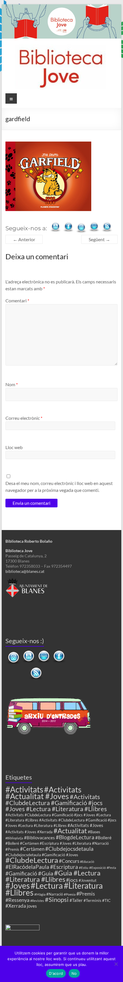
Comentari (17, 300)
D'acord (56, 973)
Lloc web (14, 447)
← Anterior (24, 239)
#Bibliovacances (39, 837)
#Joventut (87, 880)
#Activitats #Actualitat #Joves (43, 793)
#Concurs (69, 861)
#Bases (94, 831)
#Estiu (83, 867)
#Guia (45, 873)
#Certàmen (32, 849)
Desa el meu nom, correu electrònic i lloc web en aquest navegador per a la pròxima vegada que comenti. (59, 486)
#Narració (54, 894)
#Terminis (92, 900)
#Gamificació (21, 873)
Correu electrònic (23, 418)
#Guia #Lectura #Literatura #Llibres (52, 876)
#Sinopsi (57, 899)
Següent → (99, 239)
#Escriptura (64, 866)
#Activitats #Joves (85, 825)
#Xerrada (15, 906)
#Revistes (37, 900)
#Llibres (19, 892)
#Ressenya (17, 900)
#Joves (17, 885)
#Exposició (97, 867)
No (74, 973)
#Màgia (39, 894)
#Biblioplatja (14, 838)
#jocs (72, 880)
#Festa (111, 867)
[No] (116, 964)
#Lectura (47, 885)
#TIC (106, 900)
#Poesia (70, 894)
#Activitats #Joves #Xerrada (29, 832)
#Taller (76, 900)
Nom (11, 384)
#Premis (85, 893)
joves (32, 905)
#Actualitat (70, 830)
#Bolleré (103, 837)
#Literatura (83, 885)
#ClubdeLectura (31, 860)
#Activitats (24, 789)
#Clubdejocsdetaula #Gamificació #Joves (41, 854)
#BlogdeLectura (75, 837)
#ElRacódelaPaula (27, 866)
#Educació (87, 861)
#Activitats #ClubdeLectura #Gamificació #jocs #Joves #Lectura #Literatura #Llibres (56, 803)
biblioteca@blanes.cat (24, 571)
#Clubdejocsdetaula (69, 848)
